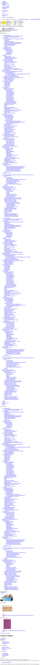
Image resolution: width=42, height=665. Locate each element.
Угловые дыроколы (8, 54)
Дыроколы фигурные (6, 421)
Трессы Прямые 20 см (10, 93)
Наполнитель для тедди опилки (10, 129)
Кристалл (8, 192)
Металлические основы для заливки (13, 202)
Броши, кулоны (9, 190)
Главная (3, 1)
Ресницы (6, 184)
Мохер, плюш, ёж (10, 119)
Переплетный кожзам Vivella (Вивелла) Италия (15, 168)
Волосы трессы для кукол (9, 89)
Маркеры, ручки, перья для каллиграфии (12, 76)
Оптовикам (4, 8)
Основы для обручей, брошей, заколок (11, 136)
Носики (6, 185)
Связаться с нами (5, 10)
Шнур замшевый (7, 482)
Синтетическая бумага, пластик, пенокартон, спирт (14, 409)
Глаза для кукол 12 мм (10, 143)
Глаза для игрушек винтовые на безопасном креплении (16, 179)
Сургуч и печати (5, 163)
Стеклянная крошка (8, 209)
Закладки (4, 656)
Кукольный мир (5, 87)
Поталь (6, 212)
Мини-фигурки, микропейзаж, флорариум (9, 519)
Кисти (6, 63)
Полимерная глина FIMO (9, 148)
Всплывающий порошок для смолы (11, 581)
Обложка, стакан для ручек (11, 194)
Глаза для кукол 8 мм (10, 141)
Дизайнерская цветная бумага (10, 45)
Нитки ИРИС (7, 458)
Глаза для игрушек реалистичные (12, 180)
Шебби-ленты (7, 85)
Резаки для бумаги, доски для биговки (11, 68)
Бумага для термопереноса (9, 88)
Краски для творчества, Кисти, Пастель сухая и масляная (12, 71)
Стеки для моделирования (9, 145)
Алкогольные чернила (6, 408)
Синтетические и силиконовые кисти (11, 75)
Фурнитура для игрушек (6, 175)
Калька (6, 46)
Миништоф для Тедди (8, 128)
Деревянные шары (8, 56)
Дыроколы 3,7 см (10, 52)
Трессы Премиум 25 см (11, 100)
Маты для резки (7, 65)
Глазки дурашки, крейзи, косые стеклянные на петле (16, 495)
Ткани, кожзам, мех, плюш (7, 164)
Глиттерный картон (8, 230)
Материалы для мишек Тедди (7, 114)
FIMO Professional (10, 150)
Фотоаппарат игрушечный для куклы (11, 110)
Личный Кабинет (5, 654)
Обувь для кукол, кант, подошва (10, 103)
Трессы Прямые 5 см (10, 91)
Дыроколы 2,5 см (10, 51)
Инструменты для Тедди (9, 126)
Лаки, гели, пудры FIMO (11, 157)
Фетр (3, 173)
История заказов (5, 14)
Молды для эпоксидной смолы (10, 189)
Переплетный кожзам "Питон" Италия (13, 169)
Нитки (6, 113)
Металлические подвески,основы (8, 134)
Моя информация (5, 3)
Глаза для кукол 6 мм (10, 140)
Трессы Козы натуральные (11, 101)
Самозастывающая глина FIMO (12, 155)
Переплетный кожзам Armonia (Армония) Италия (15, 167)
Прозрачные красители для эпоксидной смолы (13, 198)
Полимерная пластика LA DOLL (10, 160)
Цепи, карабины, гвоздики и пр (12, 206)
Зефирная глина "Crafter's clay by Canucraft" (12, 531)
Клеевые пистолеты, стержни (10, 64)
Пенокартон (7, 40)
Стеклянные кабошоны (11, 205)
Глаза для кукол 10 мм (10, 142)
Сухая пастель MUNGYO (11, 74)
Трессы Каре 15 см (10, 279)
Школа (3, 403)
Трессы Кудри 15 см (10, 470)
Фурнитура (6, 137)
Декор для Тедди (7, 124)
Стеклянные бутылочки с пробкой (10, 214)
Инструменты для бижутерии (10, 62)
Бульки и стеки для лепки (9, 60)
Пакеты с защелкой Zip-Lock (9, 79)
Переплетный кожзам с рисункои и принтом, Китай (16, 166)
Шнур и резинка (7, 86)
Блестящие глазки (10, 178)
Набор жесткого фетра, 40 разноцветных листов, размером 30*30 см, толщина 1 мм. (19, 174)
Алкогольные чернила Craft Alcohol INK (12, 36)
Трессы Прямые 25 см (10, 94)
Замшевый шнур (7, 82)
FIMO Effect (9, 152)
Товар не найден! (7, 633)
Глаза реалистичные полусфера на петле (14, 494)
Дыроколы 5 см (9, 53)
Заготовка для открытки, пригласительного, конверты (14, 38)
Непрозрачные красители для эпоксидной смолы (13, 197)
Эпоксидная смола (8, 188)
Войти (3, 17)
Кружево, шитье (7, 83)
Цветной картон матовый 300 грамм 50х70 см (13, 43)
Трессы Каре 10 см (10, 95)
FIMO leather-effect (10, 154)
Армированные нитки (8, 115)
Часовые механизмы (10, 390)
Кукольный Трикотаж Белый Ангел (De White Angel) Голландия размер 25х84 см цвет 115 (18, 615)
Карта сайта (4, 11)
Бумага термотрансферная (9, 116)
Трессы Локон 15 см (10, 99)
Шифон (6, 105)
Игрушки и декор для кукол (9, 107)
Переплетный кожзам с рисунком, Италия (14, 544)
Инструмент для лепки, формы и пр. (11, 162)
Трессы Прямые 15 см (10, 92)
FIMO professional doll (10, 151)
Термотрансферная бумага (9, 41)
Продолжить (2, 639)
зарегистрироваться (9, 17)
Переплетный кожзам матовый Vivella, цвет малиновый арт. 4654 (13, 630)
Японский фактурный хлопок (10, 132)
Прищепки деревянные (9, 80)
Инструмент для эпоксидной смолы (11, 61)
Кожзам (6, 165)
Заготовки (4, 55)
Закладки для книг (10, 191)
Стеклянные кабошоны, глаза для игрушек (14, 183)
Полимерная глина (5, 146)
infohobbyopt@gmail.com (6, 662)
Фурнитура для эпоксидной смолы (11, 201)
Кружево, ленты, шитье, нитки (7, 81)
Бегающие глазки (10, 177)
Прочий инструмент (8, 67)
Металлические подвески (9, 135)
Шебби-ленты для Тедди (9, 131)
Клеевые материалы (5, 70)
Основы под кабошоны (11, 204)
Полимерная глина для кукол (10, 144)
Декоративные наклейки (9, 78)
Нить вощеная (7, 316)
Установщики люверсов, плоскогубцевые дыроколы (14, 69)
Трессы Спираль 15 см (10, 98)
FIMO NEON (9, 153)
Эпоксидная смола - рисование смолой (9, 187)
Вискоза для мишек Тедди (9, 117)
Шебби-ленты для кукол (9, 104)
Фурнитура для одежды (9, 130)
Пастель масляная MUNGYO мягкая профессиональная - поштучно (18, 73)
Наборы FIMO (9, 156)
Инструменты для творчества (7, 433)
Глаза (5, 176)
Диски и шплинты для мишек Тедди (11, 125)
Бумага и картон (5, 37)
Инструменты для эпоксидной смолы (11, 213)
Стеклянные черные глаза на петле (13, 122)
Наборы (8, 193)
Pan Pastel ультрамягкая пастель (10, 445)
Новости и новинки (5, 7)
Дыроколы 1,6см (9, 50)
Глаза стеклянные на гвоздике (12, 556)
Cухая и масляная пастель (9, 446)
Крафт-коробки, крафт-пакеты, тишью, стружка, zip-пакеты (12, 77)
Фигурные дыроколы (8, 49)
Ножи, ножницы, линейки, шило (10, 66)
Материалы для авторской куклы (8, 138)
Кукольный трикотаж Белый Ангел (11, 102)
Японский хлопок (8, 172)
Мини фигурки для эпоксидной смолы (11, 216)
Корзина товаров (5, 653)
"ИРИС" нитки (7, 111)
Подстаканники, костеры (11, 196)
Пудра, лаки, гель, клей (9, 147)
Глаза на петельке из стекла (11, 182)
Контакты (4, 404)
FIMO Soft (8, 149)
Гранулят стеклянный (8, 123)
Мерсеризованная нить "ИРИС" (10, 507)
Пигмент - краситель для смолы (10, 199)
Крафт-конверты (7, 39)
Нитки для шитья (8, 267)
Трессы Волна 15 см (10, 97)
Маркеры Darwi (7, 159)
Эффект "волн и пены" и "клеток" (10, 200)
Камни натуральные (8, 210)
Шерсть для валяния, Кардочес (7, 186)
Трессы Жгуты (9, 90)
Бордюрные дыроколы (8, 48)
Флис (5, 106)
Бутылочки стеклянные (9, 59)
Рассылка (4, 15)
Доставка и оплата (5, 6)
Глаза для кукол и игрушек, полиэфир (13, 181)
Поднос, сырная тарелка (11, 569)
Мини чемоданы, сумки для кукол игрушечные (13, 109)
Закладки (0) (4, 2)
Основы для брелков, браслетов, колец (13, 203)
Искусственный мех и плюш (10, 127)
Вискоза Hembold (10, 118)
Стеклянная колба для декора (10, 57)
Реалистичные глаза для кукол (10, 139)
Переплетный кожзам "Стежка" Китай (13, 353)
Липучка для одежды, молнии (10, 112)
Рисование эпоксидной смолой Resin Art (12, 215)
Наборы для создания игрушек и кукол (11, 108)
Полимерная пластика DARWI (10, 532)
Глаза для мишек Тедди (9, 120)
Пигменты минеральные (9, 161)
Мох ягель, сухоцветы (8, 211)
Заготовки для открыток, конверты (11, 58)
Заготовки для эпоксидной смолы (10, 208)
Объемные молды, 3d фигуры (12, 568)
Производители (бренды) (6, 648)
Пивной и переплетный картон (10, 44)
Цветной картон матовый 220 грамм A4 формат (13, 42)
